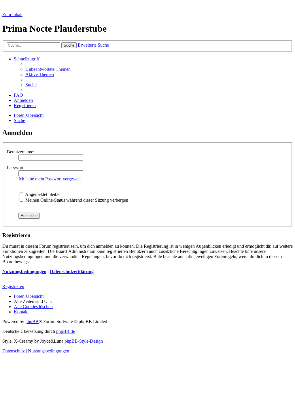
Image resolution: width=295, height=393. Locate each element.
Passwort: (15, 167)
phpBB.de (65, 331)
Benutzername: (20, 151)
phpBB (32, 321)
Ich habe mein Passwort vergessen (49, 178)
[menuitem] (48, 69)
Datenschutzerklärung (72, 271)
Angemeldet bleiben (43, 194)
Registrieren (13, 286)
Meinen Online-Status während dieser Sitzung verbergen (76, 200)
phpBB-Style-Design (84, 341)
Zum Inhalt (12, 14)
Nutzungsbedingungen (24, 271)
